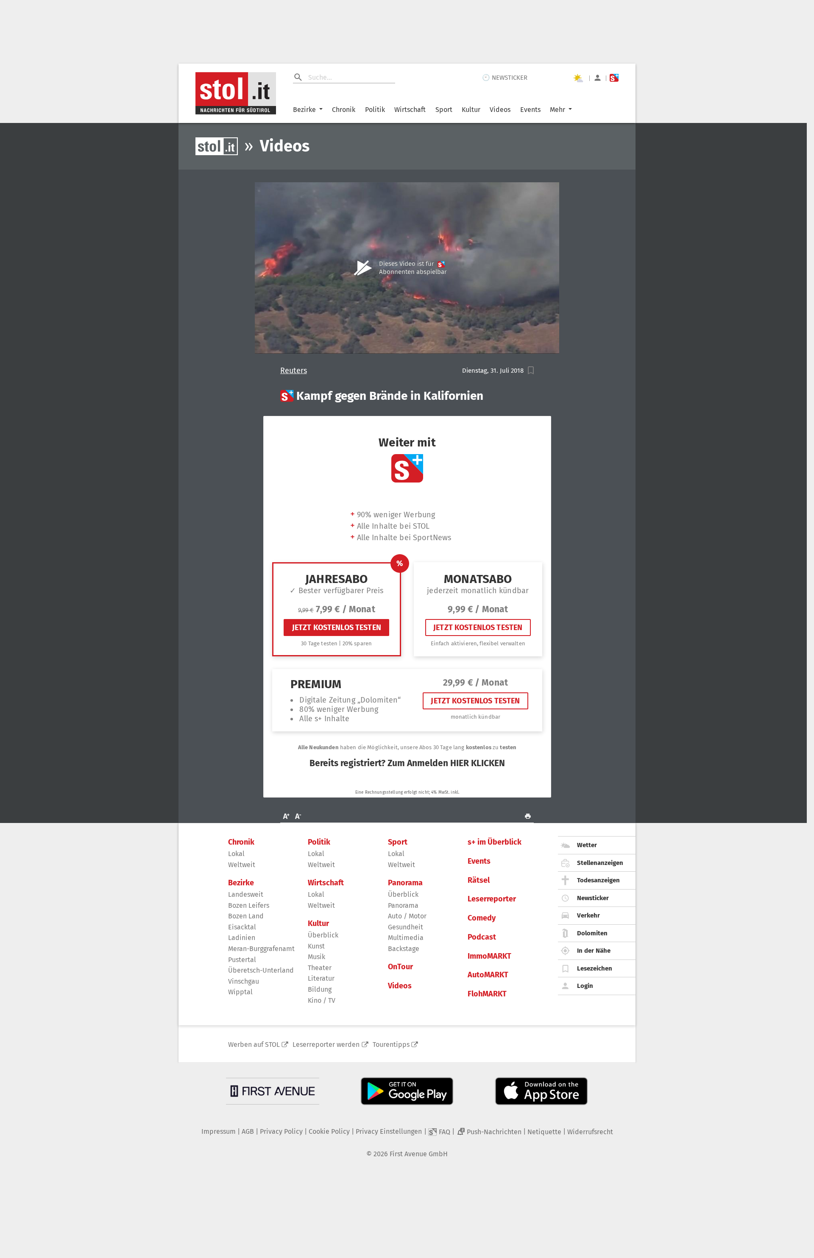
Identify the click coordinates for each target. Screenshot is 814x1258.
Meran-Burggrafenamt (261, 949)
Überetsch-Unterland (261, 970)
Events (530, 110)
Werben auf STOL (254, 1044)
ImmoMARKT (489, 956)
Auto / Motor (407, 916)
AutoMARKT (488, 975)
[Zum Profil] (597, 77)
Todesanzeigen (598, 880)
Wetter (587, 845)
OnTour (400, 966)
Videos (500, 110)
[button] (531, 370)
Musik (316, 957)
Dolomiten (592, 933)
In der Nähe (593, 950)
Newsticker (593, 898)
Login (585, 986)
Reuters (293, 370)
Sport (443, 110)
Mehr (557, 110)
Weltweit (241, 865)
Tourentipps (391, 1044)
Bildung (320, 989)
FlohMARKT (487, 994)
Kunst (316, 946)
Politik (375, 110)
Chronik (343, 110)
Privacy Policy (281, 1131)
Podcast (482, 937)
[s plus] (614, 77)
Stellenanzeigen (600, 863)
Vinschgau (243, 981)
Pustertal (242, 960)
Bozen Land (246, 916)
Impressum (218, 1131)
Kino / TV (321, 1000)
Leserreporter (492, 899)
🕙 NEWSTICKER (504, 77)
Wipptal (240, 992)
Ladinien (241, 938)
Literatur (321, 978)
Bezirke (304, 110)
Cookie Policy (329, 1131)
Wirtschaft (410, 110)
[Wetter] (577, 78)
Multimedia (406, 938)
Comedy (482, 918)
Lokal (236, 854)
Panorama (405, 883)
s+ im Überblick (494, 842)
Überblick (323, 935)
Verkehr (588, 915)
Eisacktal (242, 927)
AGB (248, 1131)
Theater (320, 968)
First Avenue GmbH (419, 1154)
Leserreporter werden (326, 1044)
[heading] (407, 396)
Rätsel (479, 880)
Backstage (403, 949)
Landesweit (245, 894)
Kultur (471, 110)
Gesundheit (405, 927)
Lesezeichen (594, 968)
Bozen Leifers (248, 905)
